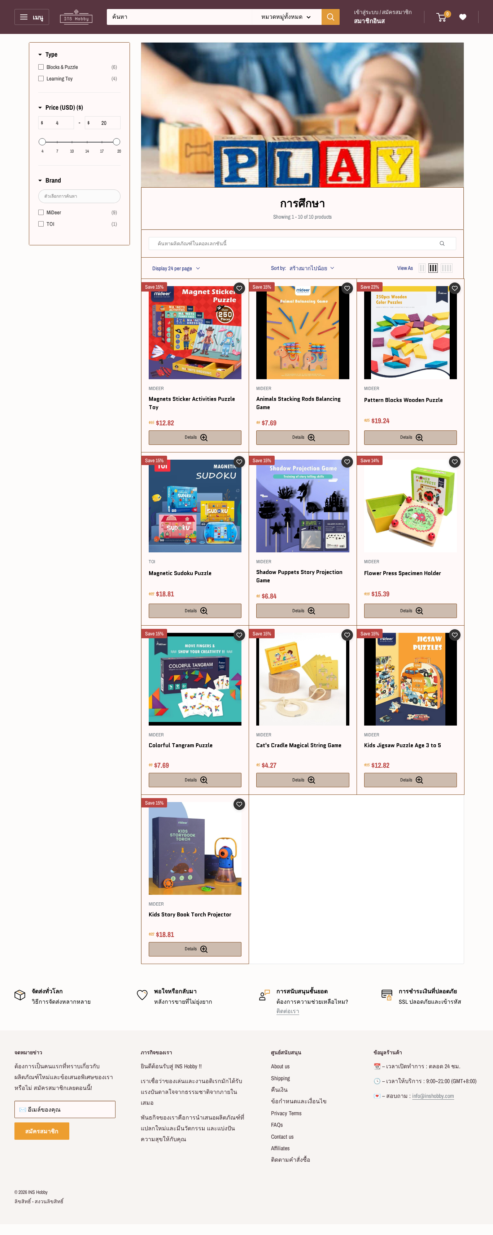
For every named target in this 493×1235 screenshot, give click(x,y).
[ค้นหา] (331, 17)
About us (280, 1066)
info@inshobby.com (433, 1096)
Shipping (280, 1078)
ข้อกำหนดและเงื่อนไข (299, 1101)
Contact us (282, 1136)
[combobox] (179, 17)
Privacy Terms (286, 1113)
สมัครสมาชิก (41, 1131)
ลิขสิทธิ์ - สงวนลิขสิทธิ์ (39, 1201)
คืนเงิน (279, 1090)
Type (51, 54)
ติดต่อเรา (287, 1011)
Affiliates (280, 1148)
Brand (53, 180)
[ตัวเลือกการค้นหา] (445, 243)
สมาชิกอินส (369, 21)
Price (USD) (64, 107)
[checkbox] (77, 67)
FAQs (277, 1125)
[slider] (42, 141)
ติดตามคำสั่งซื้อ (290, 1160)
